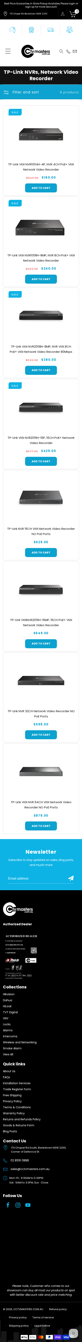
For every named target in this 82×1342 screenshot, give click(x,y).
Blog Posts (10, 1131)
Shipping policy (19, 1326)
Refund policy (58, 1309)
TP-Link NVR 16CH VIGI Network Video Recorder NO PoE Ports (41, 531)
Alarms (8, 1030)
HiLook (7, 1006)
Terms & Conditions (17, 1107)
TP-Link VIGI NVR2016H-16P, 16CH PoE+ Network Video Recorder (41, 440)
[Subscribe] (71, 879)
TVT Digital (10, 1012)
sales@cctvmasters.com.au (30, 1169)
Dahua (7, 1000)
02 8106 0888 (20, 1160)
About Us (9, 1071)
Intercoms (10, 1036)
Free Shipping (12, 1095)
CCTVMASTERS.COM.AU (28, 1309)
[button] (8, 51)
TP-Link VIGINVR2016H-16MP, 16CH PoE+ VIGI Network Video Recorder (41, 622)
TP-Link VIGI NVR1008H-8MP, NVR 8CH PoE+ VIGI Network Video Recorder (41, 258)
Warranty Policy (14, 1113)
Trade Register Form (17, 1089)
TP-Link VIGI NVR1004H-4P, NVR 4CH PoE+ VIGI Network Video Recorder (41, 167)
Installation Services (16, 1083)
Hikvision (9, 994)
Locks (7, 1024)
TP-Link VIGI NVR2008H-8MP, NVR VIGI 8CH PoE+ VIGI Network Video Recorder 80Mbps (41, 349)
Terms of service (43, 1317)
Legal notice (42, 1326)
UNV (5, 1018)
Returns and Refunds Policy (22, 1119)
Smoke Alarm (12, 1048)
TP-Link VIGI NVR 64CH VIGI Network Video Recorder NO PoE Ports (41, 804)
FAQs (6, 1077)
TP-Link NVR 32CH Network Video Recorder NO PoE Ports (41, 713)
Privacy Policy (12, 1101)
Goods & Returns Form (18, 1125)
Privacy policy (18, 1317)
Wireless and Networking (20, 1042)
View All (8, 1054)
